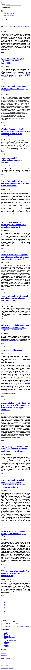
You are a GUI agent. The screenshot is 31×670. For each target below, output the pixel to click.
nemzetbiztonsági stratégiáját (12, 386)
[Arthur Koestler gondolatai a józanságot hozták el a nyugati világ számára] (4, 527)
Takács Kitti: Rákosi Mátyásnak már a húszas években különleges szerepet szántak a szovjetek (15, 257)
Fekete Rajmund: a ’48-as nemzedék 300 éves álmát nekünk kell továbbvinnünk (15, 183)
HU (2, 10)
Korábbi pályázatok (12, 640)
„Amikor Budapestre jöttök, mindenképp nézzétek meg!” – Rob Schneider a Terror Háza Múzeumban (15, 132)
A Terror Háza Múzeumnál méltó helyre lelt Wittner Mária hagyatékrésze (15, 573)
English (11, 15)
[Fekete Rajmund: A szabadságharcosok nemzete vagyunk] (4, 154)
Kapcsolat (3, 653)
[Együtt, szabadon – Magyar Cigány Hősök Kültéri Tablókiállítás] (4, 55)
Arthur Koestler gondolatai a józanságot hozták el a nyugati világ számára (13, 533)
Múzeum (6, 642)
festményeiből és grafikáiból (8, 340)
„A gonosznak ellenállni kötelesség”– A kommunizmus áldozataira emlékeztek (13, 224)
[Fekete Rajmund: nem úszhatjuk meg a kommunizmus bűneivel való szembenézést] (4, 292)
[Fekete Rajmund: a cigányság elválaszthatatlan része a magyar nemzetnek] (4, 82)
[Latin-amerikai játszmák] (4, 346)
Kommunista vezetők (9, 637)
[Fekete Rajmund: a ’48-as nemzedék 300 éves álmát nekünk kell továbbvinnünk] (4, 177)
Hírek (5, 633)
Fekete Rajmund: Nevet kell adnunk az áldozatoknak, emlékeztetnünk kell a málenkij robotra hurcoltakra (14, 483)
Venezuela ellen (25, 383)
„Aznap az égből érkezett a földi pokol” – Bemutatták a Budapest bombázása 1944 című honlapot (14, 448)
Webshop (6, 645)
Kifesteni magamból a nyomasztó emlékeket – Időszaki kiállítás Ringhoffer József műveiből (15, 327)
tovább (2, 52)
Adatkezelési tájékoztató (7, 668)
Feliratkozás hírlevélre (6, 658)
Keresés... (3, 4)
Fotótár (6, 643)
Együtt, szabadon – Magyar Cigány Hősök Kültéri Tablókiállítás (12, 60)
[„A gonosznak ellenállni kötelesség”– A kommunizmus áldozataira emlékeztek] (4, 219)
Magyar (11, 13)
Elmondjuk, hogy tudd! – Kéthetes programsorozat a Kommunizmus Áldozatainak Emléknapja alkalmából (15, 406)
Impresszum (4, 655)
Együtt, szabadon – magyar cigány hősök (15, 74)
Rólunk (6, 634)
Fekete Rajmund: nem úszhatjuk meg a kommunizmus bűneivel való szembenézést (14, 298)
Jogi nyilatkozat (5, 665)
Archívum (3, 620)
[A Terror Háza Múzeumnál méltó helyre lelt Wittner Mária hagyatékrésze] (4, 567)
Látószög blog (7, 646)
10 (4, 614)
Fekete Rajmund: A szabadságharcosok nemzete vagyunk (12, 160)
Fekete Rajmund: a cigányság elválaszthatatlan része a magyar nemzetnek (14, 88)
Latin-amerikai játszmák (11, 350)
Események (7, 636)
